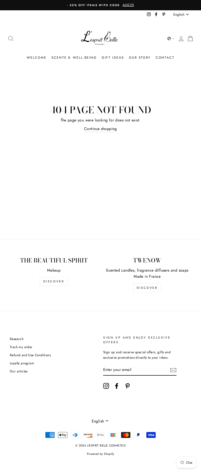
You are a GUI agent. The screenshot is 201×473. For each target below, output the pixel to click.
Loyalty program (22, 363)
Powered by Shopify (100, 454)
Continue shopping (100, 128)
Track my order (21, 346)
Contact (165, 57)
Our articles (19, 371)
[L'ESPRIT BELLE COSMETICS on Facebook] (117, 386)
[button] (171, 38)
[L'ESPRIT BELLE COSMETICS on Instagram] (106, 386)
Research (17, 338)
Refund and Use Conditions (30, 355)
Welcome (37, 57)
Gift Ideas (113, 57)
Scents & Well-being (74, 57)
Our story (140, 57)
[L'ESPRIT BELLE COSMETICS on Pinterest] (127, 386)
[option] (100, 5)
